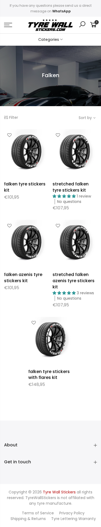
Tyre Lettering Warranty (73, 518)
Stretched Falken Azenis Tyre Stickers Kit (74, 280)
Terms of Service (38, 513)
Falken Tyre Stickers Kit (25, 187)
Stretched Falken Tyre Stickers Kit (71, 187)
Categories (48, 39)
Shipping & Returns (28, 518)
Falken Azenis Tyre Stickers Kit (23, 277)
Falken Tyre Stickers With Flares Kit (49, 374)
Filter (13, 117)
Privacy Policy (72, 513)
